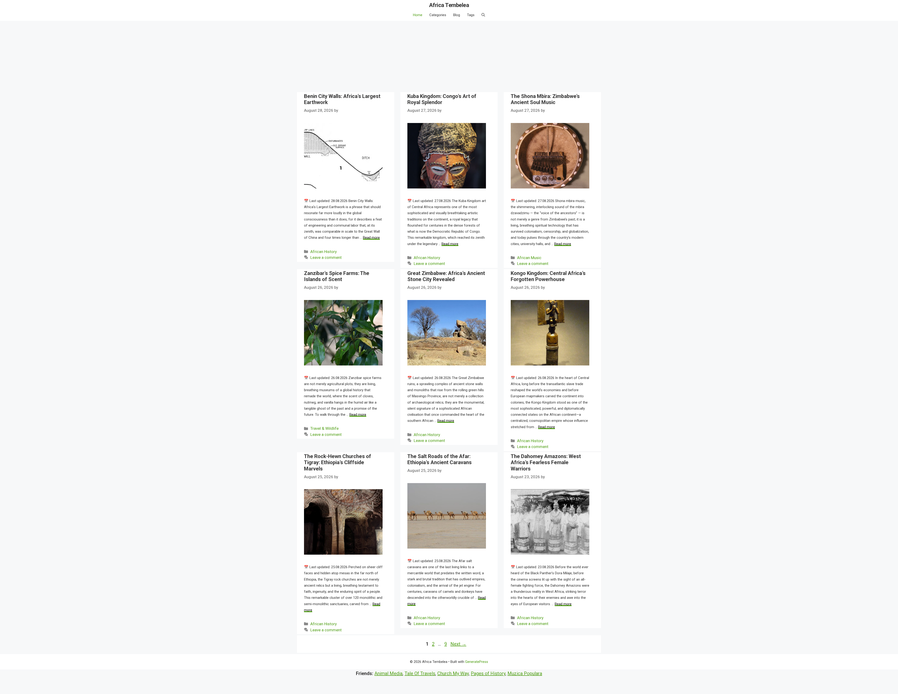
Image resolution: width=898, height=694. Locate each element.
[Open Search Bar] (483, 15)
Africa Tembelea (449, 5)
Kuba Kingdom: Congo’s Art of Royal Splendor (441, 99)
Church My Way (453, 673)
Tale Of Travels (420, 673)
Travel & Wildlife (324, 428)
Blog (456, 15)
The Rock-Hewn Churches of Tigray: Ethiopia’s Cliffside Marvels (337, 462)
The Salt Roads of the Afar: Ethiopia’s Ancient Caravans (439, 459)
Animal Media (388, 673)
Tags (470, 15)
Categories (437, 15)
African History (323, 251)
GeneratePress (476, 662)
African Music (529, 257)
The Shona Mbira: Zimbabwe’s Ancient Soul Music (545, 99)
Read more (371, 237)
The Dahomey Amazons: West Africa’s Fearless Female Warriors (546, 462)
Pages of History (488, 673)
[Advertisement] (449, 56)
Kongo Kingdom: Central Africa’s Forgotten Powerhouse (548, 276)
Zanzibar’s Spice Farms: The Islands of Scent (336, 276)
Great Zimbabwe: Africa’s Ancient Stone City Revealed (446, 276)
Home (417, 15)
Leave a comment (326, 257)
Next (458, 644)
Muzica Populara (524, 673)
